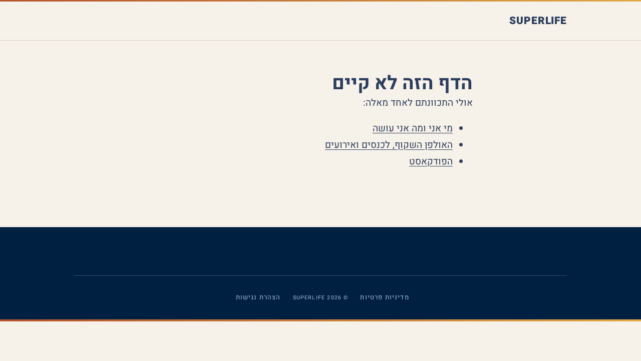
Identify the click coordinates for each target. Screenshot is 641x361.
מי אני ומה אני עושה (413, 128)
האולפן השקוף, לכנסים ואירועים (389, 145)
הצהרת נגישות (258, 297)
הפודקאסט (431, 161)
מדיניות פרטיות (384, 297)
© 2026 (321, 297)
